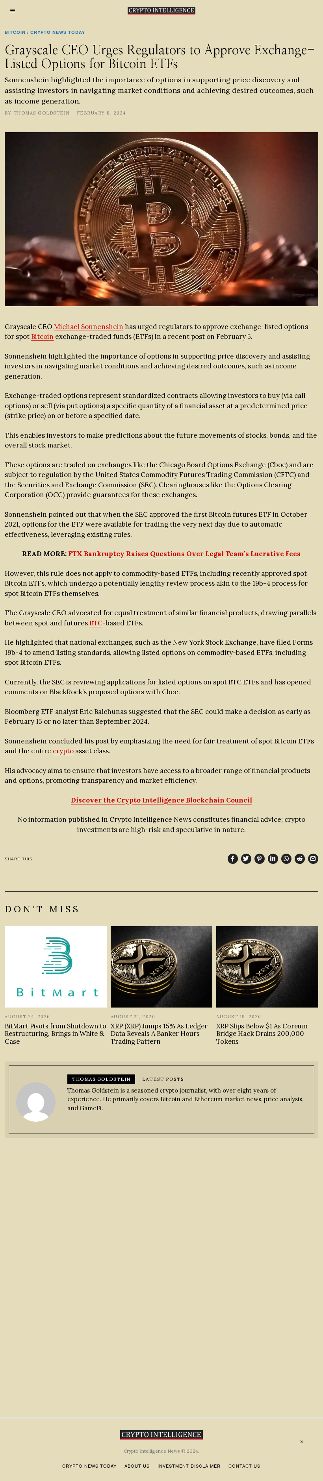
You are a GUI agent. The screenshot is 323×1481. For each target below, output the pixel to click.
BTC (95, 623)
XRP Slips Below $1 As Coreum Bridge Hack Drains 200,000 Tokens (262, 1034)
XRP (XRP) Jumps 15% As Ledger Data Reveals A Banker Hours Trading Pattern (159, 1034)
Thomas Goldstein (41, 113)
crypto (63, 751)
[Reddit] (300, 859)
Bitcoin (15, 32)
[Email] (313, 859)
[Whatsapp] (286, 859)
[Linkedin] (273, 859)
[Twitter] (246, 859)
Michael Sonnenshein (88, 326)
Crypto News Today (57, 32)
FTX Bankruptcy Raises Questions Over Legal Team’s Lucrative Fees (184, 553)
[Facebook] (233, 859)
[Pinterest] (259, 859)
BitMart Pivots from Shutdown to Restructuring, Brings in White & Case (55, 1034)
